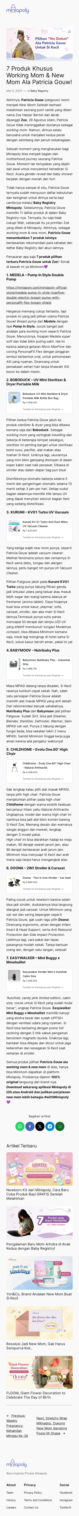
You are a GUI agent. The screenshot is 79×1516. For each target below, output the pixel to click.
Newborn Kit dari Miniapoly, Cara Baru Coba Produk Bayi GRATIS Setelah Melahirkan (37, 1194)
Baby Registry (39, 90)
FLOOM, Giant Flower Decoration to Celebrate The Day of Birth (35, 1395)
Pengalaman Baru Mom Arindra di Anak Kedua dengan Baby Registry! (38, 1246)
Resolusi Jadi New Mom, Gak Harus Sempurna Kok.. (35, 1346)
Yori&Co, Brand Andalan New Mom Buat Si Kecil (39, 1296)
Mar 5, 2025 (14, 90)
